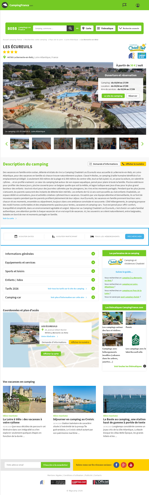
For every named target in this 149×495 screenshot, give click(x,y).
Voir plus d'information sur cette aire (67, 297)
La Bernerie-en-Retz (59, 332)
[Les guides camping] (125, 5)
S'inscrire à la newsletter (55, 465)
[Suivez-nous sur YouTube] (131, 465)
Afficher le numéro (80, 342)
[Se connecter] (138, 5)
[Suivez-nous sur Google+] (124, 465)
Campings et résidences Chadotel (134, 262)
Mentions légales (54, 475)
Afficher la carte (51, 353)
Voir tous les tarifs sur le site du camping (66, 288)
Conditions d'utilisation (73, 475)
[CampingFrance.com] (74, 5)
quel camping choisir (130, 297)
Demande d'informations (105, 163)
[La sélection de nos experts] (137, 51)
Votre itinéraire (48, 336)
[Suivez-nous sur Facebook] (116, 465)
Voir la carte (8, 218)
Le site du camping (113, 95)
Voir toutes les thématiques (128, 366)
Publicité (88, 475)
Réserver (132, 95)
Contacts (98, 475)
